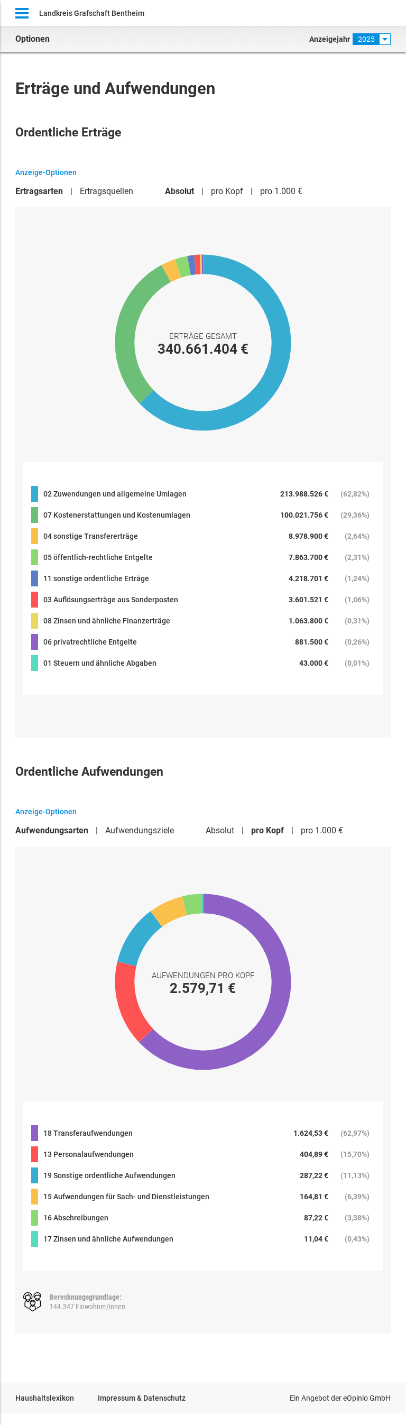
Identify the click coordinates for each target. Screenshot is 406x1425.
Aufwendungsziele (139, 830)
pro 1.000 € (281, 191)
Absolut (179, 191)
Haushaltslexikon (44, 1398)
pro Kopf (227, 191)
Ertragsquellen (106, 191)
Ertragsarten (39, 191)
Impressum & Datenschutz (142, 1398)
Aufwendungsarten (51, 830)
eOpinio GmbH (367, 1398)
